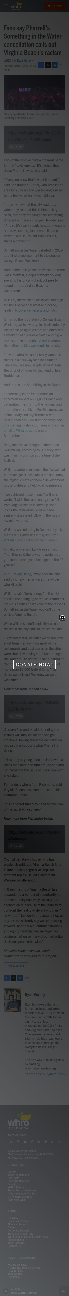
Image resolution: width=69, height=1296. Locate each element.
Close (62, 618)
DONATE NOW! (34, 664)
